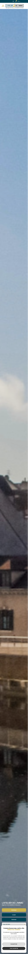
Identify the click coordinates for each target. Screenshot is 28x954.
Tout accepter (14, 948)
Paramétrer (13, 944)
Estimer (14, 919)
